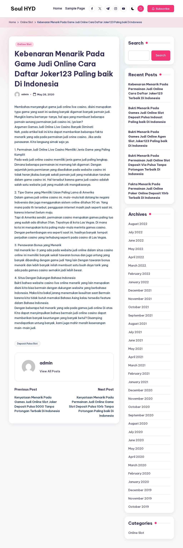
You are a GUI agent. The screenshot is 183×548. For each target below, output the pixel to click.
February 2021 (139, 374)
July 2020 (135, 432)
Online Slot (24, 44)
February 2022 (139, 274)
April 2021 (135, 357)
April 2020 (136, 457)
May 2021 (135, 349)
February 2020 (139, 473)
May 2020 (136, 448)
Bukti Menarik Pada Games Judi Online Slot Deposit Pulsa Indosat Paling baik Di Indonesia (147, 115)
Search (136, 43)
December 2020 (140, 390)
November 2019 (140, 498)
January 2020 (138, 482)
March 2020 (137, 465)
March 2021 (136, 365)
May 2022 (135, 249)
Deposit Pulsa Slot (27, 343)
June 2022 (136, 240)
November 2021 (140, 299)
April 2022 (136, 257)
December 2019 (140, 490)
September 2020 (141, 415)
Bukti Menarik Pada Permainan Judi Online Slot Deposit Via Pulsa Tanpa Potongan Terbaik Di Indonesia (149, 165)
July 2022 (135, 232)
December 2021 (140, 290)
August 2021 (137, 324)
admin (46, 363)
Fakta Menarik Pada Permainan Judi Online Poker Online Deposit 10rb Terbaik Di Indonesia (148, 191)
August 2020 (138, 423)
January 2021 (138, 382)
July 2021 (135, 332)
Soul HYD (23, 8)
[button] (160, 8)
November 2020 (140, 399)
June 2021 (135, 340)
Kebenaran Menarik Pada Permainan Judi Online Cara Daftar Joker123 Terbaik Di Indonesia (148, 91)
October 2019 (138, 507)
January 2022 (138, 282)
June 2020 (136, 440)
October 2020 (139, 407)
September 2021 (140, 315)
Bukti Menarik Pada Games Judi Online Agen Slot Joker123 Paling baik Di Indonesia (147, 139)
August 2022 (137, 224)
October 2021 (138, 307)
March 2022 (137, 265)
